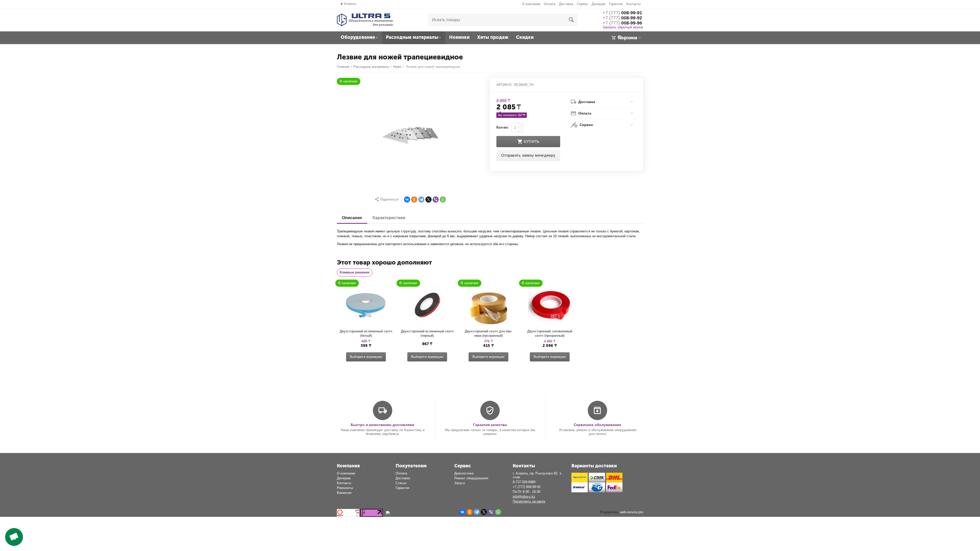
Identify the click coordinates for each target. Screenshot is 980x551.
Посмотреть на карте (529, 501)
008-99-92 (622, 17)
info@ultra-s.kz (524, 496)
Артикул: (504, 85)
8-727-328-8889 (524, 482)
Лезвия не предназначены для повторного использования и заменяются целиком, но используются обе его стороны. (428, 244)
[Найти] (571, 20)
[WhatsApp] (443, 199)
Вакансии (344, 493)
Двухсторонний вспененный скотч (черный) (427, 333)
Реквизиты (345, 488)
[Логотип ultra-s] (365, 19)
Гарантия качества (490, 425)
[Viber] (436, 199)
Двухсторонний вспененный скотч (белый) (366, 333)
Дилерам (598, 4)
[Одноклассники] (414, 199)
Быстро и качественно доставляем (382, 425)
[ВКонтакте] (407, 199)
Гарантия (616, 4)
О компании (531, 4)
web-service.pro (631, 512)
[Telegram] (421, 199)
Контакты (633, 4)
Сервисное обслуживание (597, 425)
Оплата (549, 4)
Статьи (401, 483)
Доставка (566, 4)
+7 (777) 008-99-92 (527, 487)
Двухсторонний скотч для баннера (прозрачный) (488, 333)
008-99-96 (622, 23)
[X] (428, 199)
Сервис (582, 4)
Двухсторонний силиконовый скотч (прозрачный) (550, 333)
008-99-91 (622, 12)
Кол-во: (502, 127)
